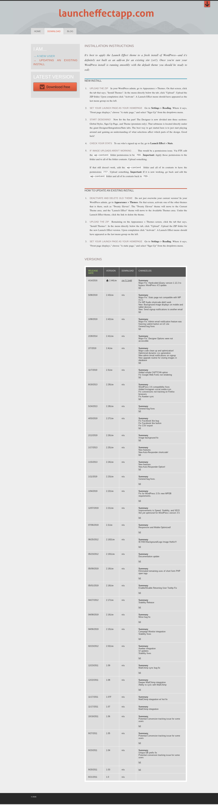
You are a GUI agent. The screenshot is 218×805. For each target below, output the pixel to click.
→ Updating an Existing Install (55, 62)
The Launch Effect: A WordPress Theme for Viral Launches (96, 14)
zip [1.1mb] (127, 280)
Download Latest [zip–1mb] (55, 87)
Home (37, 31)
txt (140, 287)
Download (53, 31)
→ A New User (44, 56)
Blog (70, 31)
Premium (207, 4)
